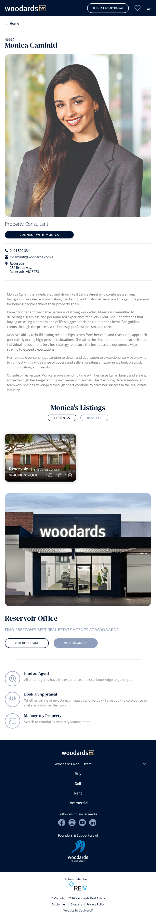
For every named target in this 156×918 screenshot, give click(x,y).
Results (94, 418)
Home (14, 23)
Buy (78, 773)
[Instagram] (72, 822)
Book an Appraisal (40, 694)
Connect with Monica (39, 235)
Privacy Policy (96, 904)
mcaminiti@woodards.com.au (32, 257)
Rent (78, 793)
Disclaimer (59, 904)
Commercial (78, 802)
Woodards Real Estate (73, 764)
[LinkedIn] (92, 822)
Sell (78, 783)
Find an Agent (36, 673)
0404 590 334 (20, 251)
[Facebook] (61, 822)
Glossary (76, 904)
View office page (27, 643)
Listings (62, 418)
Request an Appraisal (108, 8)
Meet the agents (76, 643)
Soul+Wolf (86, 910)
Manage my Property (43, 715)
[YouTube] (82, 822)
